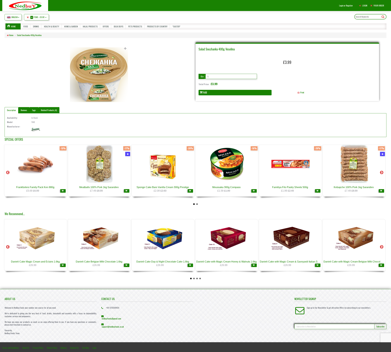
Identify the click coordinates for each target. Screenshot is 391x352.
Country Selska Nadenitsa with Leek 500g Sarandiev (51, 187)
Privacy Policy (38, 347)
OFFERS (105, 26)
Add (205, 92)
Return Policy (52, 347)
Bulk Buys (118, 26)
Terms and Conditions (10, 347)
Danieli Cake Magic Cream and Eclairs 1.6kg (35, 261)
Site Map (85, 347)
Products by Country (156, 26)
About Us (25, 347)
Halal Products (90, 26)
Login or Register (346, 5)
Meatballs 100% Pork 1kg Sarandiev (179, 187)
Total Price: (208, 84)
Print (302, 92)
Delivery (64, 347)
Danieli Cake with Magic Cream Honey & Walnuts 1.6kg (226, 261)
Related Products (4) (49, 110)
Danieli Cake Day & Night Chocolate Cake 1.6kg (162, 261)
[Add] (15, 191)
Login (94, 347)
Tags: (34, 110)
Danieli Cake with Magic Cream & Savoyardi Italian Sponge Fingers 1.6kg (300, 261)
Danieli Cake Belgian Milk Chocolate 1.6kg (99, 261)
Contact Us (74, 347)
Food (25, 26)
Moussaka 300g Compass (306, 187)
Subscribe (380, 326)
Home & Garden (70, 26)
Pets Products (134, 26)
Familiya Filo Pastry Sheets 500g (370, 187)
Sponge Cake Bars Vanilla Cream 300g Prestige (243, 187)
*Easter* (176, 26)
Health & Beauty (51, 26)
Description (11, 110)
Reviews (24, 110)
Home (13, 26)
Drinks (35, 26)
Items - (38, 17)
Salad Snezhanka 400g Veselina (29, 35)
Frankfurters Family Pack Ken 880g (115, 187)
